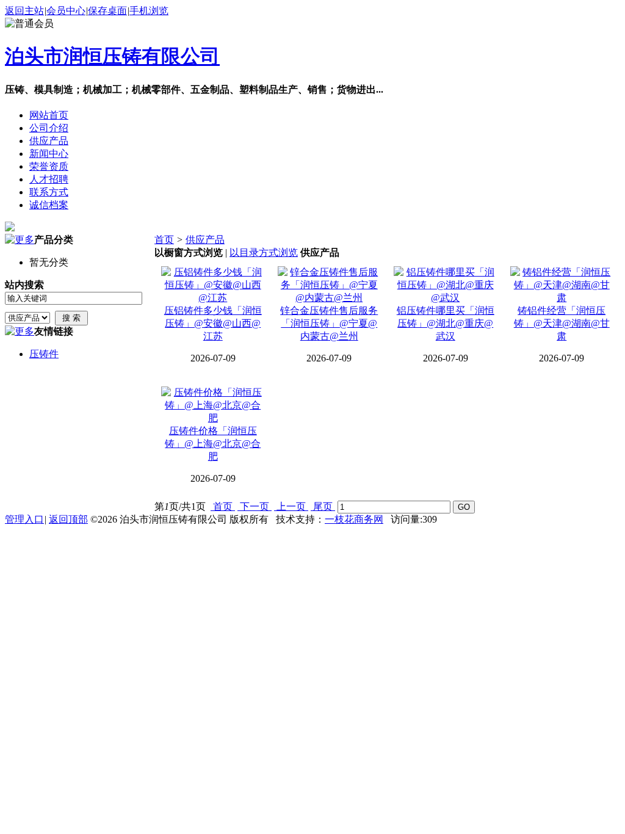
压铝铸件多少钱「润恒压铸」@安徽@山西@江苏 (213, 323)
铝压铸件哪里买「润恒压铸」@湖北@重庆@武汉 (445, 323)
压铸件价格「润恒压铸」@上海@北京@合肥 (213, 444)
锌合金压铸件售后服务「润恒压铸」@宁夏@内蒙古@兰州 (329, 323)
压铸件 (44, 354)
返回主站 (24, 10)
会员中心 (65, 10)
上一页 (291, 506)
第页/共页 (180, 506)
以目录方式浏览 (263, 252)
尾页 (323, 506)
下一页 (254, 506)
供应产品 (205, 239)
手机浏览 (148, 10)
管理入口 (24, 519)
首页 (164, 239)
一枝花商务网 (354, 519)
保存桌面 (107, 10)
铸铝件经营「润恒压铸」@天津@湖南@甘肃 (562, 323)
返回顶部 (68, 519)
